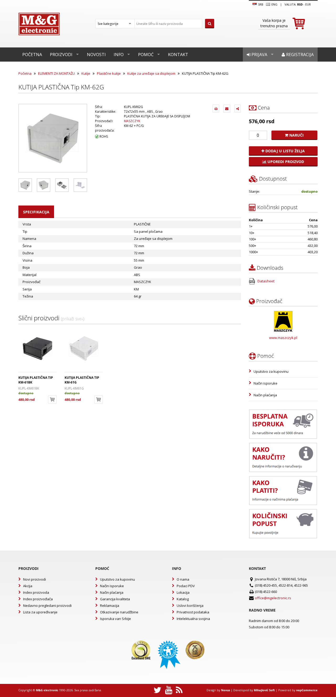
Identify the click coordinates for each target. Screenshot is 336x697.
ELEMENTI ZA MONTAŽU (56, 73)
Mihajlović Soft (264, 690)
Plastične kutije (109, 73)
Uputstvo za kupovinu (271, 371)
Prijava (258, 54)
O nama (183, 579)
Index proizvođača (38, 599)
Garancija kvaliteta (115, 599)
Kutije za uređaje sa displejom (151, 73)
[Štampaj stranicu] (216, 108)
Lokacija (183, 592)
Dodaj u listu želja (284, 150)
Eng (274, 4)
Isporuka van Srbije (115, 618)
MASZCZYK (132, 121)
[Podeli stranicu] (237, 108)
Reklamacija (109, 605)
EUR (308, 4)
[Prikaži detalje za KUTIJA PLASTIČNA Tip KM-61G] (84, 348)
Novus (225, 690)
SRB (260, 4)
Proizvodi (61, 54)
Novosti (96, 54)
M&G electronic (47, 690)
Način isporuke (265, 383)
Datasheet (265, 281)
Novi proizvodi (34, 579)
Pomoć (146, 54)
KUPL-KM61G (74, 388)
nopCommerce (307, 690)
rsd (300, 4)
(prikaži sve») (72, 319)
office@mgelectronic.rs (273, 598)
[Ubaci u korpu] (52, 399)
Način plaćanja (265, 395)
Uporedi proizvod (285, 161)
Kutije (85, 73)
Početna (32, 54)
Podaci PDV (186, 585)
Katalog (183, 599)
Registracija (299, 54)
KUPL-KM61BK (28, 388)
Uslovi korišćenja (190, 605)
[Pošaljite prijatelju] (226, 108)
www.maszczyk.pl (283, 337)
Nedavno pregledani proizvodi (47, 605)
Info (119, 54)
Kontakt (178, 54)
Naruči (296, 135)
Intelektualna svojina (193, 618)
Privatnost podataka (193, 612)
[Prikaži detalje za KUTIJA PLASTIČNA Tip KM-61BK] (37, 348)
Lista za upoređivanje (40, 612)
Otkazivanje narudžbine (119, 612)
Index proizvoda (36, 592)
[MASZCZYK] (283, 321)
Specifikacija (36, 211)
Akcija (27, 585)
